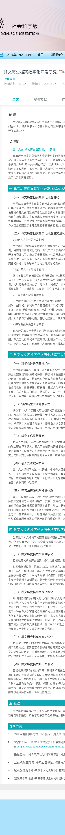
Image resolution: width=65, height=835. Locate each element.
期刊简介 (57, 55)
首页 (40, 55)
